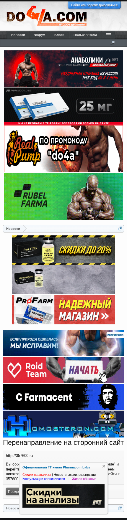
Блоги (59, 35)
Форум (39, 35)
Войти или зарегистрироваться (94, 5)
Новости (18, 35)
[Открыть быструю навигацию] (120, 228)
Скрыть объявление (104, 466)
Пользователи (85, 35)
